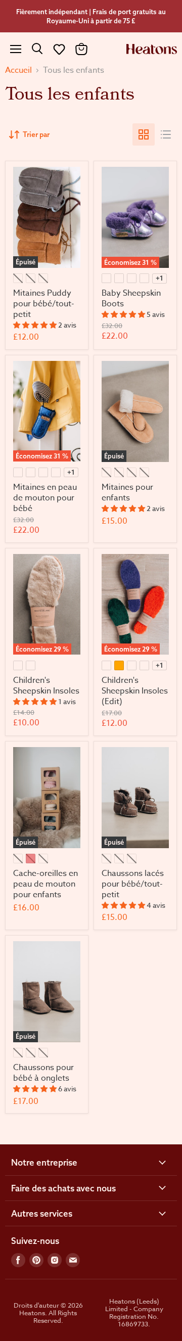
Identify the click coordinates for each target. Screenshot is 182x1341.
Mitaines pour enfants (127, 492)
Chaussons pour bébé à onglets (43, 1072)
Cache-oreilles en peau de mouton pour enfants (45, 884)
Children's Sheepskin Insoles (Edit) (135, 691)
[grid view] (143, 134)
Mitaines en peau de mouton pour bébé (45, 498)
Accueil (18, 70)
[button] (59, 49)
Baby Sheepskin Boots (131, 298)
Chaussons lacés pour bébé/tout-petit (133, 884)
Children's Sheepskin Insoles (46, 685)
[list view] (166, 134)
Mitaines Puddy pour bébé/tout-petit (43, 303)
